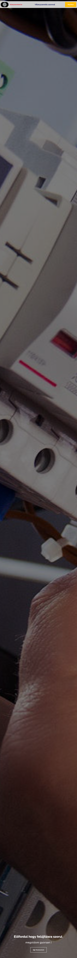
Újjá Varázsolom (38, 950)
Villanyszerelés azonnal (45, 4)
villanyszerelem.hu (16, 4)
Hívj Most (71, 4)
